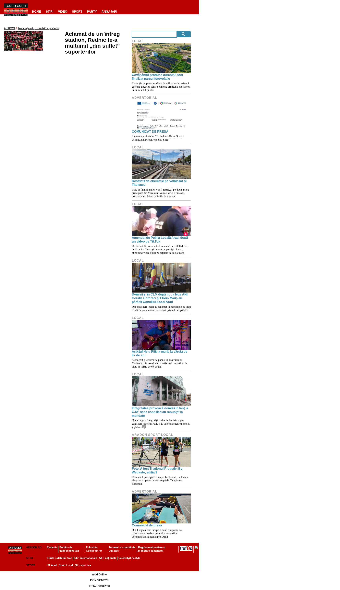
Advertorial (144, 97)
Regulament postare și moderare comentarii (151, 549)
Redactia (52, 547)
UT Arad (52, 565)
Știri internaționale (85, 558)
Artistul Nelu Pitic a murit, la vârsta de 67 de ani (159, 353)
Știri (29, 558)
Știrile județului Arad (59, 558)
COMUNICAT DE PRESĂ (150, 131)
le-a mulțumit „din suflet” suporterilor (38, 28)
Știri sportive (83, 565)
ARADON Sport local (152, 434)
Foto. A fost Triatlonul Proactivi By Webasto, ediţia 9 (157, 470)
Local (138, 41)
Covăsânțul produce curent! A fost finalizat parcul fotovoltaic (157, 76)
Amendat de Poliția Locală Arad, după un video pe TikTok (160, 239)
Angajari (109, 11)
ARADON (9, 28)
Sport (77, 11)
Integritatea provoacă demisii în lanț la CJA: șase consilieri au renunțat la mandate (160, 412)
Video (62, 11)
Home (36, 11)
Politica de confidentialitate (69, 549)
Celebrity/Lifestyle (129, 558)
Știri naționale (107, 558)
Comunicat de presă (147, 525)
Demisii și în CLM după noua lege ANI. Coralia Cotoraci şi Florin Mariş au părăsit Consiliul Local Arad (160, 298)
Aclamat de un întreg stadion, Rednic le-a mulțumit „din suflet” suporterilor (92, 43)
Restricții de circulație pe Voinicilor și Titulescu (159, 182)
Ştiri (49, 11)
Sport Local (66, 565)
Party (92, 11)
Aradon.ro (34, 547)
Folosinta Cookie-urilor (94, 549)
